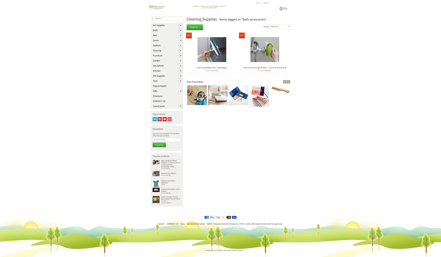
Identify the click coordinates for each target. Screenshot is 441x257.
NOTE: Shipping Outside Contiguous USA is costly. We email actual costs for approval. (245, 224)
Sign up (266, 3)
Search (161, 224)
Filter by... (194, 27)
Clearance (158, 96)
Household (168, 66)
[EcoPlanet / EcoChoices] (157, 7)
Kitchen (168, 71)
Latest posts (168, 107)
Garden (168, 61)
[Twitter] (155, 119)
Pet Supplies (168, 76)
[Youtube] (165, 119)
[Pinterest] (160, 119)
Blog (183, 224)
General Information (196, 224)
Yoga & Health (159, 86)
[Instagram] (169, 119)
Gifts (168, 92)
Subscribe (159, 145)
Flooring (168, 51)
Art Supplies (168, 26)
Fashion (168, 46)
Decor (168, 41)
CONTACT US (159, 101)
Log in (258, 3)
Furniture (168, 56)
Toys (168, 81)
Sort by (266, 27)
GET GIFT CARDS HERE (209, 8)
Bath (168, 31)
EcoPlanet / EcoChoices (223, 250)
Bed (168, 36)
